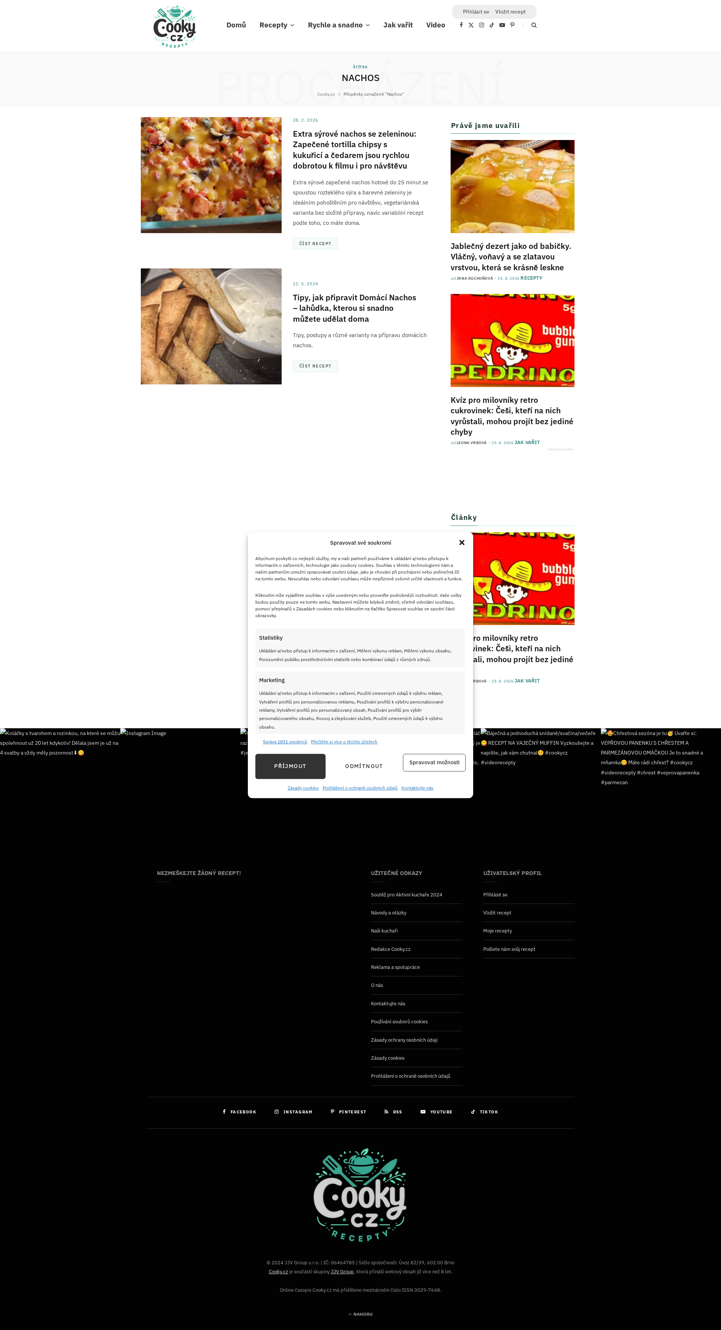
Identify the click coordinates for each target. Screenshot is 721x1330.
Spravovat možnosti (434, 762)
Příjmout (290, 766)
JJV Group (342, 1271)
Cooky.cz (278, 1271)
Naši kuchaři (384, 931)
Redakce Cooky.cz (390, 949)
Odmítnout (364, 766)
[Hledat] (530, 25)
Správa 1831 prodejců (285, 742)
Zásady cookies (303, 788)
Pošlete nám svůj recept (509, 949)
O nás (377, 985)
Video (435, 24)
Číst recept (315, 243)
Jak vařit (398, 24)
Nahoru (362, 1314)
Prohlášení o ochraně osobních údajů (360, 788)
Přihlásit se (495, 895)
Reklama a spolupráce (395, 967)
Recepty (273, 24)
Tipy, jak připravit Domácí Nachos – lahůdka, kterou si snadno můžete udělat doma (354, 308)
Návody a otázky (388, 913)
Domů (236, 24)
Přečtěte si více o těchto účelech (344, 742)
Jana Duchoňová (475, 278)
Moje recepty (497, 931)
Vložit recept (510, 11)
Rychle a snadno (335, 24)
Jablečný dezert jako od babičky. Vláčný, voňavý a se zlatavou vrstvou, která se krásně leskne (511, 257)
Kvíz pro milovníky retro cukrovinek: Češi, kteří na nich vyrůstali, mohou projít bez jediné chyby (512, 416)
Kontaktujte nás (417, 788)
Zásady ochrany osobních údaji (404, 1040)
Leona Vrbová (472, 442)
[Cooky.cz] (174, 28)
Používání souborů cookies (399, 1021)
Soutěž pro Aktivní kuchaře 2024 (406, 895)
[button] (462, 543)
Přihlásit (476, 11)
